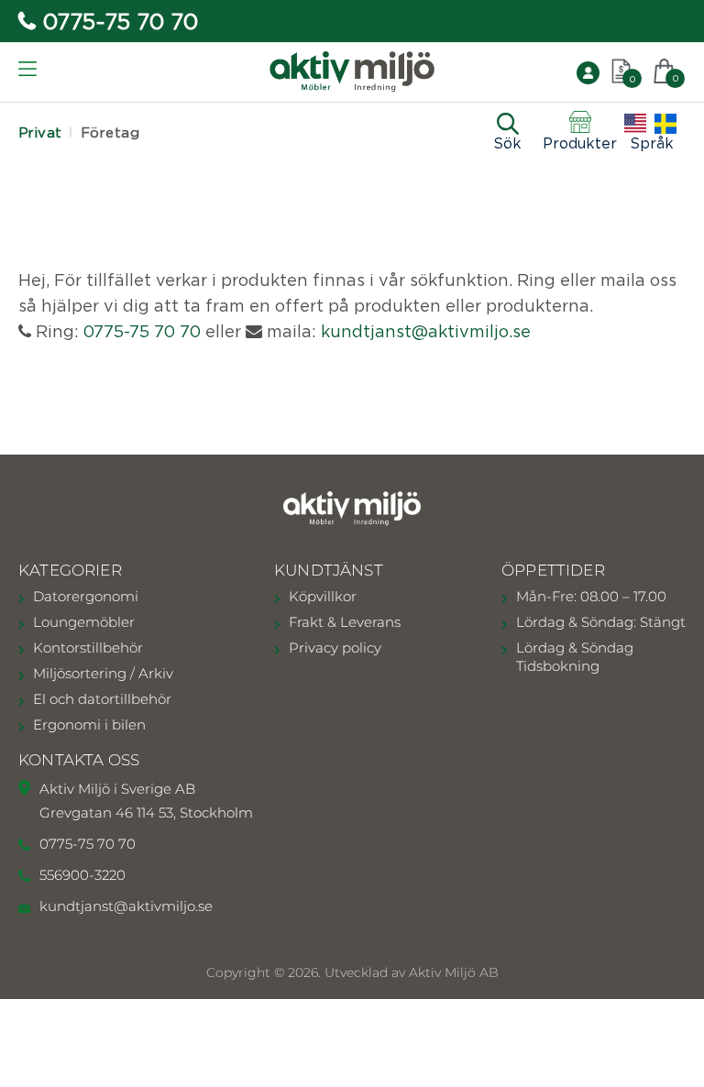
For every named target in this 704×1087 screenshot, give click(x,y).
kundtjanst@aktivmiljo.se (426, 331)
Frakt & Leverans (345, 622)
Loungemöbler (84, 622)
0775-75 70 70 (120, 21)
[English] (635, 124)
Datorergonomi (85, 596)
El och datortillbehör (102, 699)
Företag (110, 132)
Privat (40, 132)
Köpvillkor (323, 596)
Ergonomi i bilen (89, 724)
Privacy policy (335, 647)
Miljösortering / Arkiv (103, 673)
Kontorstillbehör (88, 647)
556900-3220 (82, 875)
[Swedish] (665, 124)
